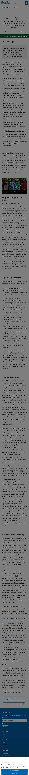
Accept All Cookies (14, 770)
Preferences (14, 773)
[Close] (25, 759)
